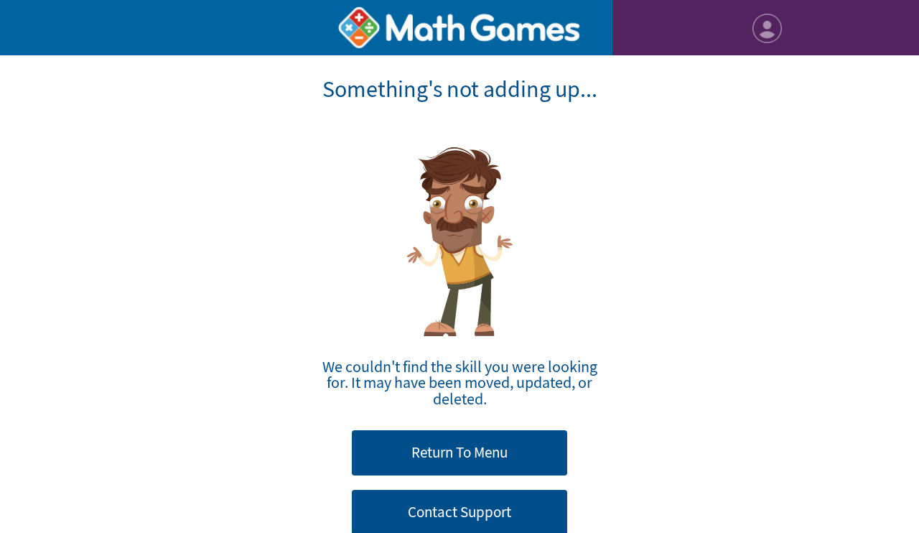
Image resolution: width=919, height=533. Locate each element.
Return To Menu (459, 452)
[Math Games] (460, 27)
